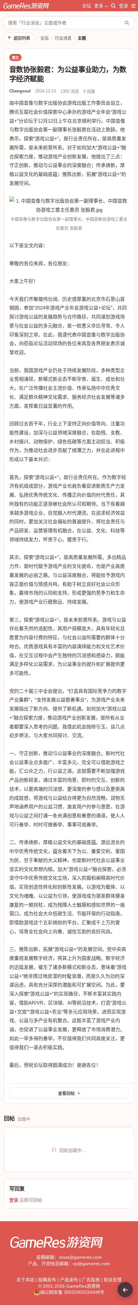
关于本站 (25, 1279)
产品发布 (69, 1279)
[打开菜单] (133, 5)
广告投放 (91, 1279)
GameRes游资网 (83, 1286)
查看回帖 (66, 1093)
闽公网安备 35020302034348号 (72, 1292)
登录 (123, 5)
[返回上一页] (125, 1289)
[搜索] (113, 5)
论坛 (86, 5)
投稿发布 (47, 1279)
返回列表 (21, 38)
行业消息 (63, 38)
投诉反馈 (113, 1279)
